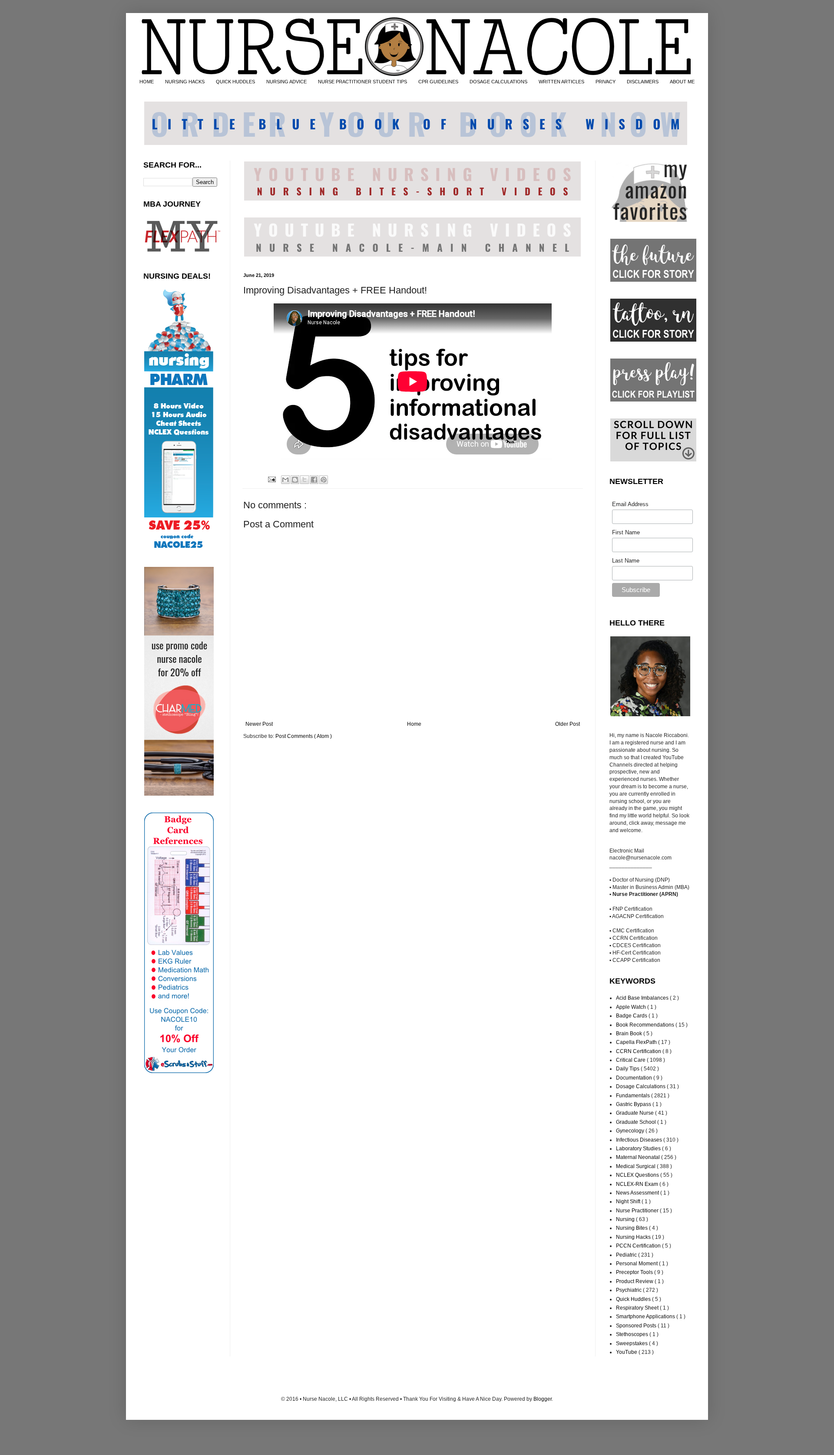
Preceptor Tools (635, 1272)
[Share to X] (304, 479)
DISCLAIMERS (643, 81)
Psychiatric (629, 1290)
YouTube (627, 1352)
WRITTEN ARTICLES (561, 81)
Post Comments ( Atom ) (303, 736)
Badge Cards (632, 1016)
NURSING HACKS (185, 81)
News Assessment (638, 1193)
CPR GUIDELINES (438, 81)
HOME (146, 81)
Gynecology (630, 1131)
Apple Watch (631, 1007)
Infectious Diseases (639, 1140)
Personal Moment (637, 1264)
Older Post (567, 724)
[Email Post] (271, 478)
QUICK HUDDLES (235, 81)
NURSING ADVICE (286, 81)
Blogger (542, 1399)
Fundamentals (633, 1096)
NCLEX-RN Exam (637, 1184)
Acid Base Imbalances (643, 998)
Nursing (626, 1219)
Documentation (634, 1078)
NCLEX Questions (638, 1175)
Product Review (635, 1281)
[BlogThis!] (295, 479)
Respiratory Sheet (638, 1308)
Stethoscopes (632, 1334)
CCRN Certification (639, 1051)
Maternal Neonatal (638, 1157)
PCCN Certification (639, 1246)
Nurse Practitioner (638, 1211)
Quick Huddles (634, 1299)
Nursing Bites (632, 1228)
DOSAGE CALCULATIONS (498, 81)
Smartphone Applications (646, 1316)
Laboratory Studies (639, 1149)
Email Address (630, 504)
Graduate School (636, 1122)
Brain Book (629, 1033)
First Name (626, 532)
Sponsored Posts (637, 1326)
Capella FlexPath (637, 1042)
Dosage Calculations (641, 1086)
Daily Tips (628, 1069)
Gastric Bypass (634, 1104)
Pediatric (627, 1255)
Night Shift (629, 1201)
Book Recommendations (645, 1025)
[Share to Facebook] (314, 479)
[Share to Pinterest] (323, 479)
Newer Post (259, 724)
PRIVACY (606, 81)
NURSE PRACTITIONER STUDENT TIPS (362, 81)
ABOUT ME (682, 81)
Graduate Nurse (635, 1113)
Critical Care (631, 1060)
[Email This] (285, 479)
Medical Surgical (636, 1166)
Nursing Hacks (634, 1237)
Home (414, 724)
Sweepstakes (632, 1343)
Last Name (625, 560)
